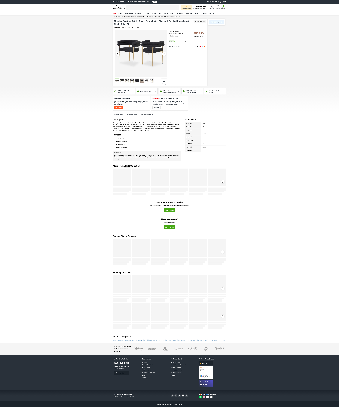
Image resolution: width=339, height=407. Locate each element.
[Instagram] (223, 2)
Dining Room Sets (118, 340)
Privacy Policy (146, 367)
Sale (114, 13)
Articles (144, 377)
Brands (204, 13)
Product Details (126, 27)
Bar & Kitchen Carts (198, 340)
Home (114, 16)
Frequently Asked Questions (178, 365)
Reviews (204, 363)
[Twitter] (218, 2)
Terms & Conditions (147, 365)
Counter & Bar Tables (161, 340)
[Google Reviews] (206, 369)
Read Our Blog (210, 1)
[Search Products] (177, 8)
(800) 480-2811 (121, 363)
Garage (197, 13)
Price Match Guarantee (148, 372)
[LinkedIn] (202, 46)
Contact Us (121, 373)
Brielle (176, 36)
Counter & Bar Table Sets (130, 340)
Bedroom (138, 13)
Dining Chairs (127, 16)
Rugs (171, 13)
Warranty (173, 375)
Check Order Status (176, 362)
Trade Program (146, 370)
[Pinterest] (220, 2)
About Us (144, 362)
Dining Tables (141, 340)
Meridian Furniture (178, 33)
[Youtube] (225, 2)
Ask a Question (135, 27)
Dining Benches (151, 340)
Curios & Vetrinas (222, 340)
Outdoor (146, 13)
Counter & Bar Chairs (174, 340)
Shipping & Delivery (176, 367)
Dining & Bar (129, 13)
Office (154, 13)
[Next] (222, 181)
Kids (160, 13)
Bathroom (189, 13)
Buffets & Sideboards (211, 340)
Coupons (212, 13)
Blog (143, 375)
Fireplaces (179, 13)
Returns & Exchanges (176, 370)
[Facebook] (216, 2)
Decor (166, 13)
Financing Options (176, 372)
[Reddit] (204, 46)
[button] (152, 7)
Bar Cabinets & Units (186, 340)
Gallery (164, 84)
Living (120, 13)
